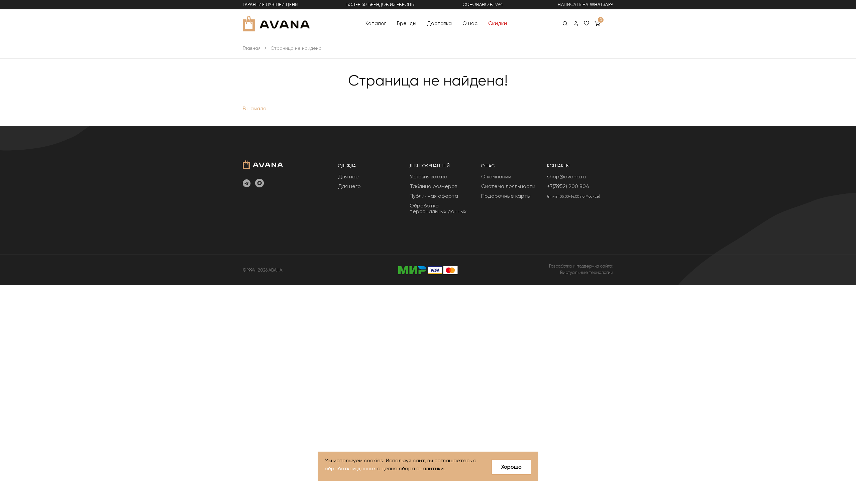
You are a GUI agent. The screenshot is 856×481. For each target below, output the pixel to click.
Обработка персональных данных (438, 208)
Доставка (439, 23)
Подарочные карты (506, 196)
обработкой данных (350, 468)
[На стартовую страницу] (263, 163)
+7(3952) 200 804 (568, 186)
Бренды (406, 23)
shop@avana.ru (566, 176)
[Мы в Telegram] (246, 183)
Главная (251, 48)
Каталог (375, 23)
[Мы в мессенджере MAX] (259, 183)
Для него (349, 186)
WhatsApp (601, 4)
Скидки (497, 23)
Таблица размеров (433, 186)
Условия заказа (428, 176)
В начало (254, 108)
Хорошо (511, 467)
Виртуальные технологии (586, 272)
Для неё (348, 176)
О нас (469, 23)
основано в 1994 (483, 4)
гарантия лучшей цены (271, 4)
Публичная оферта (434, 196)
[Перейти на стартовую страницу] (276, 23)
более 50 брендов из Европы (380, 4)
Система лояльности (508, 186)
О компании (496, 176)
